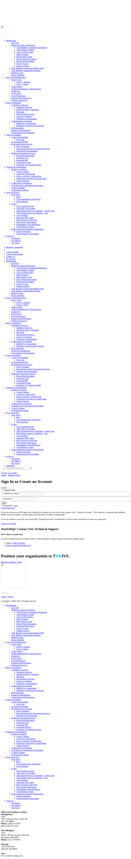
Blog (18, 197)
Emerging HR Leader (25, 218)
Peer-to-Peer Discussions (26, 59)
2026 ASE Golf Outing (25, 208)
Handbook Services (24, 107)
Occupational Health (19, 142)
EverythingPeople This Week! (28, 199)
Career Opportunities (9, 12)
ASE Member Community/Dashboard (31, 47)
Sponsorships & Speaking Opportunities (27, 229)
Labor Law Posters (24, 116)
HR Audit (20, 112)
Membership (11, 41)
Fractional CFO (22, 158)
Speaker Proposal (23, 231)
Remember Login (11, 506)
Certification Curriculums (21, 183)
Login (3, 19)
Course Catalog (7, 10)
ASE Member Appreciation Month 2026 (27, 68)
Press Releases (22, 202)
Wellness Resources (19, 100)
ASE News (15, 195)
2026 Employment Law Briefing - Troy (32, 213)
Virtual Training (22, 181)
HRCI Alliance (22, 54)
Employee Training (19, 169)
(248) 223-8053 (18, 543)
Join (7, 19)
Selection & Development (26, 151)
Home (3, 475)
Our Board (15, 238)
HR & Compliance (13, 103)
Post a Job (20, 139)
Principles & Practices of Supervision (31, 179)
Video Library (17, 87)
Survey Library (22, 84)
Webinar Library (23, 66)
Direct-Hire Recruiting (25, 156)
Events (14, 204)
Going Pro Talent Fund (25, 174)
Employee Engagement (20, 130)
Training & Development (16, 167)
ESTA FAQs (16, 93)
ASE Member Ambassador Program (25, 70)
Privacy (10, 597)
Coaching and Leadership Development (27, 185)
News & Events (12, 192)
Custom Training (18, 188)
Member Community (9, 7)
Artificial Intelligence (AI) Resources (26, 89)
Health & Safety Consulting (27, 110)
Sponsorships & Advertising (27, 234)
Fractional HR (22, 160)
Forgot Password (8, 508)
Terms (3, 597)
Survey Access (22, 64)
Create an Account (8, 523)
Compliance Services (19, 105)
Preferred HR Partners (25, 61)
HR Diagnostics (17, 128)
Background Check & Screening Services (33, 149)
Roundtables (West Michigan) (28, 224)
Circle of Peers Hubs (24, 52)
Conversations (22, 215)
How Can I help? (10, 473)
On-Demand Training (20, 190)
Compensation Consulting (21, 121)
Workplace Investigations (26, 119)
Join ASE (15, 43)
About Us (10, 236)
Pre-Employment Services (21, 144)
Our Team (15, 243)
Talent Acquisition (13, 135)
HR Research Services (25, 114)
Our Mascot (16, 241)
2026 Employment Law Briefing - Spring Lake (35, 211)
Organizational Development (23, 133)
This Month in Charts (25, 227)
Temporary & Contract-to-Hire (28, 165)
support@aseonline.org (21, 545)
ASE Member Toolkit (25, 50)
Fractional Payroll (23, 162)
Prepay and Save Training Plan (28, 176)
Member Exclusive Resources (23, 45)
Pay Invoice (6, 16)
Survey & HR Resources (16, 77)
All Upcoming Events (25, 206)
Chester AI (15, 91)
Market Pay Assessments (26, 123)
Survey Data (16, 80)
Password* (7, 499)
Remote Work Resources (21, 98)
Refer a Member (17, 75)
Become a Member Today (11, 562)
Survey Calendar (23, 82)
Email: (9, 545)
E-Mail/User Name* (11, 493)
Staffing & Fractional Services (23, 153)
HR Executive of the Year (26, 220)
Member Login (17, 73)
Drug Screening (22, 146)
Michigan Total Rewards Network (30, 126)
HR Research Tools (24, 57)
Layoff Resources (18, 96)
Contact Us (5, 14)
